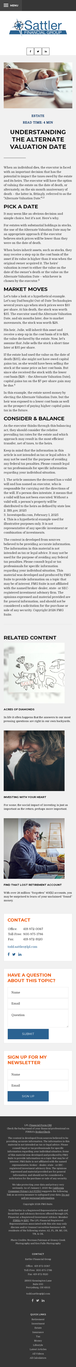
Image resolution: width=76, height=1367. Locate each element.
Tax (38, 1336)
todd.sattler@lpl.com (22, 947)
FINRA (17, 1220)
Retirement (38, 1319)
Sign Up (28, 1096)
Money (38, 1340)
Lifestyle (38, 1345)
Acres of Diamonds (19, 709)
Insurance (38, 1332)
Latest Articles (38, 1349)
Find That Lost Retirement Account (33, 884)
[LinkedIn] (43, 1300)
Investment (38, 1323)
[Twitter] (37, 1300)
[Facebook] (33, 1300)
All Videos (38, 1354)
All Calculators (38, 1358)
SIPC (26, 1220)
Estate (38, 1328)
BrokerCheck (42, 1132)
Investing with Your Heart (25, 797)
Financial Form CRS (40, 1125)
